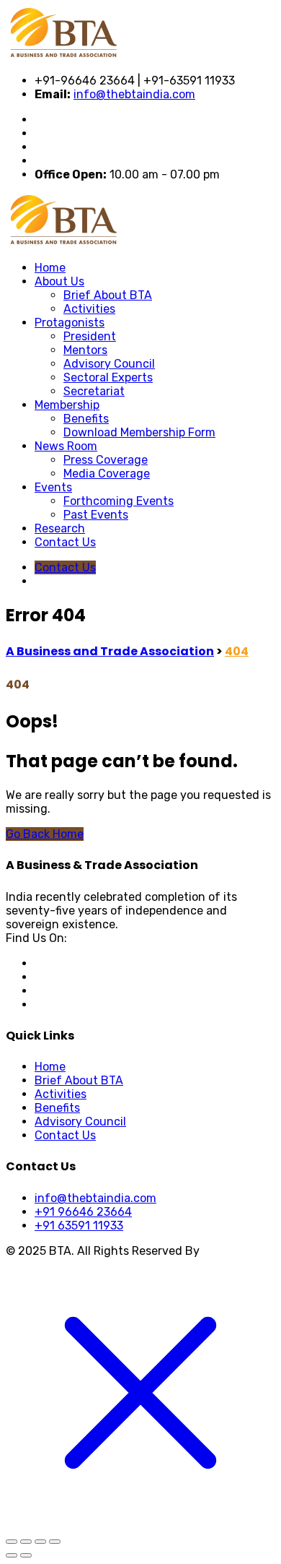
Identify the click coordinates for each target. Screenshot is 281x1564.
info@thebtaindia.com (134, 94)
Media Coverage (106, 473)
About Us (59, 281)
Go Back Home (45, 834)
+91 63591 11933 (79, 1225)
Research (60, 528)
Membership (67, 405)
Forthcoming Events (118, 501)
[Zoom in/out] (11, 1541)
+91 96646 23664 (83, 1212)
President (89, 336)
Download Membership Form (139, 432)
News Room (66, 446)
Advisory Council (109, 364)
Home (50, 268)
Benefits (86, 418)
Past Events (95, 515)
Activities (89, 309)
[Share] (40, 1541)
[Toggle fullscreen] (26, 1541)
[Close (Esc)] (55, 1541)
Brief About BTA (107, 295)
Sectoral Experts (108, 377)
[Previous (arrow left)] (11, 1555)
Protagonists (69, 322)
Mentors (85, 350)
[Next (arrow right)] (26, 1555)
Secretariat (94, 391)
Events (53, 487)
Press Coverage (105, 460)
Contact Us (65, 542)
